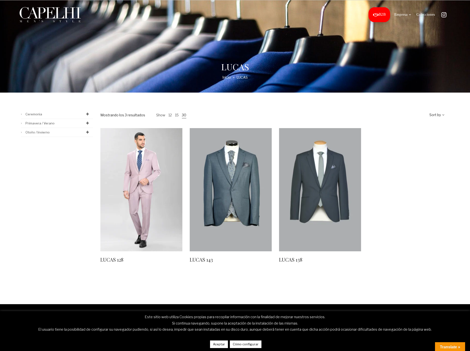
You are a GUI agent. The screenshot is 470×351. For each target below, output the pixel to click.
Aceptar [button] (219, 344)
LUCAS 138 (290, 259)
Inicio (226, 77)
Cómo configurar (245, 344)
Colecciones (425, 14)
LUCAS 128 (111, 259)
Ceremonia (33, 114)
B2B (382, 14)
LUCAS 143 (201, 259)
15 (177, 115)
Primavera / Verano (40, 123)
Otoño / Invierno (37, 132)
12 (170, 115)
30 (184, 115)
